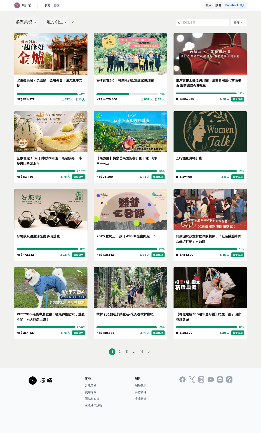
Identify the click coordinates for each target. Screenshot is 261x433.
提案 (57, 5)
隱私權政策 (92, 399)
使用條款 (90, 392)
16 (141, 352)
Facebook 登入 (235, 5)
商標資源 (140, 392)
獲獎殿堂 (140, 399)
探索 (47, 5)
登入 (208, 5)
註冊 (218, 5)
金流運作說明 (93, 405)
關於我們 (140, 385)
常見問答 (90, 385)
